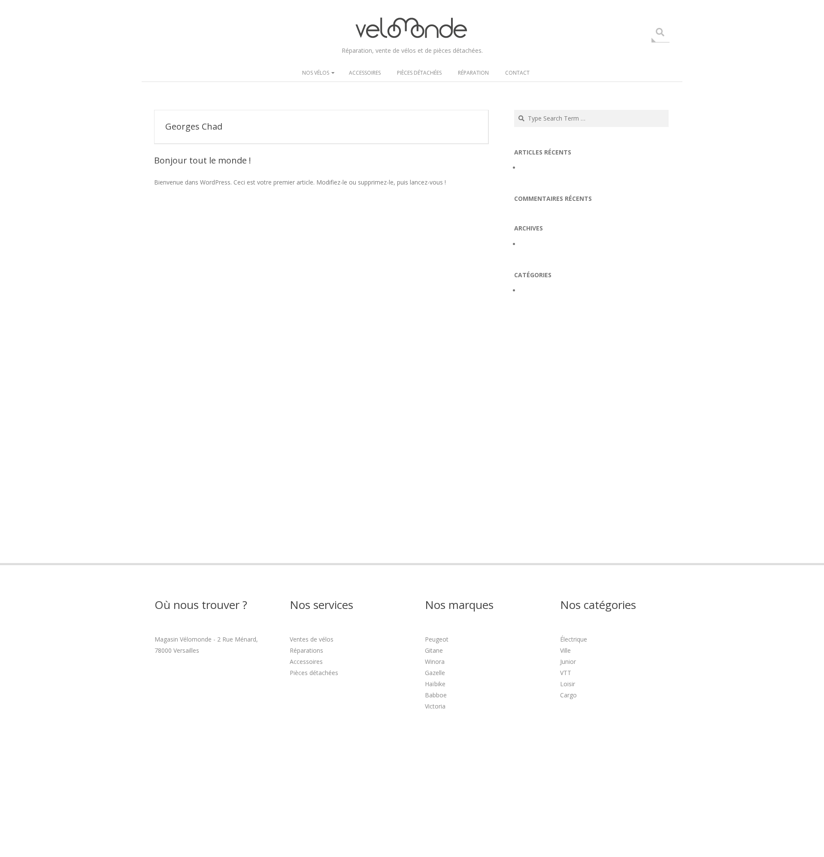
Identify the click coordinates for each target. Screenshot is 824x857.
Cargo (568, 695)
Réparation (473, 72)
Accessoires (365, 72)
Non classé (535, 290)
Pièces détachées (419, 72)
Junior (568, 661)
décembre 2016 (541, 244)
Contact (517, 72)
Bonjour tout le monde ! (202, 160)
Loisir (567, 684)
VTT (565, 673)
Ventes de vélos (311, 639)
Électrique (573, 639)
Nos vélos (315, 72)
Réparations (306, 650)
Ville (565, 650)
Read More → (172, 201)
